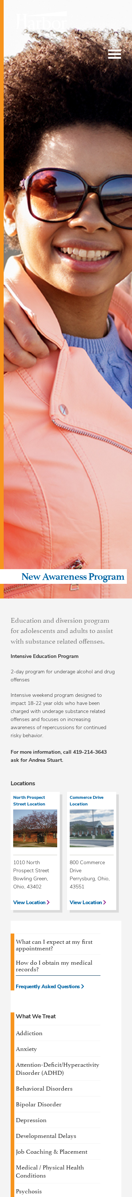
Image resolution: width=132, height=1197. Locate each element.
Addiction (29, 1032)
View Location (30, 903)
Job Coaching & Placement (51, 1151)
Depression (31, 1119)
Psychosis (29, 1190)
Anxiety (26, 1048)
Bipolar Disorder (39, 1103)
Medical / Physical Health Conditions (50, 1170)
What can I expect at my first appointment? (54, 944)
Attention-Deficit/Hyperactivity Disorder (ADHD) (57, 1068)
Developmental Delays (46, 1135)
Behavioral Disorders (44, 1087)
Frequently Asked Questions (48, 987)
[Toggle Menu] (114, 54)
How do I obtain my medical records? (54, 965)
